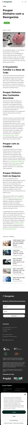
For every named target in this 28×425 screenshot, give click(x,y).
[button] (25, 394)
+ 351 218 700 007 (8, 334)
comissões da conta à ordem (11, 135)
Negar (14, 416)
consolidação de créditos (15, 161)
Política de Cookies (8, 423)
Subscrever (14, 316)
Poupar (7, 23)
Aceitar (14, 412)
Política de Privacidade (18, 423)
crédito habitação (16, 163)
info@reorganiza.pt (8, 340)
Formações (18, 390)
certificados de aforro (10, 229)
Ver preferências (14, 420)
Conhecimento (7, 392)
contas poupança (18, 223)
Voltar (4, 6)
